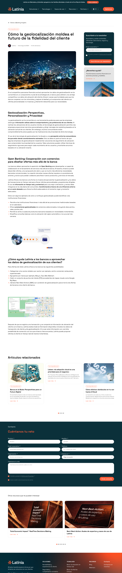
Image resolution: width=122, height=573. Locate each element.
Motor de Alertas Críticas (72, 568)
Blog (90, 562)
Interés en (65, 453)
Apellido (64, 437)
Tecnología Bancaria (13, 29)
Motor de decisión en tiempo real (73, 563)
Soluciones (33, 9)
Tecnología (46, 9)
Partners (83, 9)
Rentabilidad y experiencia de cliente (49, 563)
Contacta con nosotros (108, 563)
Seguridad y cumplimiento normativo (50, 568)
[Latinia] (16, 9)
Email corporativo (91, 47)
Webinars (92, 565)
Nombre (10, 437)
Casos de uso (59, 9)
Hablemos (108, 9)
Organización (12, 453)
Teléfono (64, 445)
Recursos (72, 9)
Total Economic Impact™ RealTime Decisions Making (30, 529)
